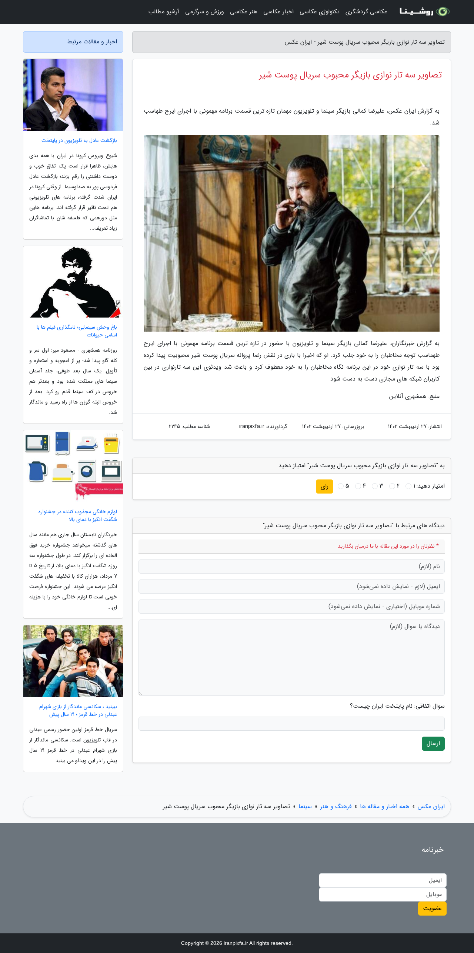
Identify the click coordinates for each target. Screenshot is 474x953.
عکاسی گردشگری (366, 11)
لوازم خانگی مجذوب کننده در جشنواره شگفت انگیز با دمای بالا (78, 516)
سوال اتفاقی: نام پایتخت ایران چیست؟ (397, 706)
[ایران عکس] (423, 12)
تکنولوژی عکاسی (320, 11)
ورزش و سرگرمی (204, 11)
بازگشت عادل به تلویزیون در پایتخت (79, 141)
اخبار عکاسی (278, 11)
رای (324, 486)
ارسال (433, 743)
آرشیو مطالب (163, 11)
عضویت (432, 908)
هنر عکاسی (243, 11)
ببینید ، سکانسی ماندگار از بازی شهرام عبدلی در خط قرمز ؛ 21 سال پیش (78, 710)
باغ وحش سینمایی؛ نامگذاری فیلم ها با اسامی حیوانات (77, 331)
